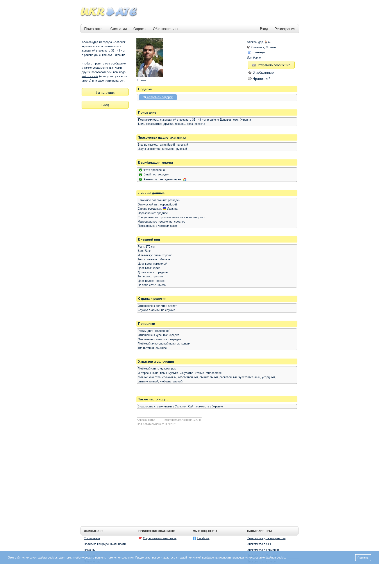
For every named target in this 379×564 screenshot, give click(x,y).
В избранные (263, 72)
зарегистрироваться (111, 80)
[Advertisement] (218, 12)
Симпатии (118, 29)
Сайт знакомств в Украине (205, 406)
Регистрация (285, 29)
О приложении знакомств (160, 538)
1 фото (141, 80)
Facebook (203, 538)
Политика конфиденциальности (105, 544)
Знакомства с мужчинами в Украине (162, 406)
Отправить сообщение (273, 64)
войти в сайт (90, 76)
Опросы (139, 29)
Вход (264, 29)
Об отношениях (165, 29)
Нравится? (261, 79)
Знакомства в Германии (263, 550)
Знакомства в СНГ (259, 544)
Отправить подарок (159, 97)
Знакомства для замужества (266, 538)
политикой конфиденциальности (209, 557)
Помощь (89, 550)
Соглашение (92, 538)
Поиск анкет (94, 29)
